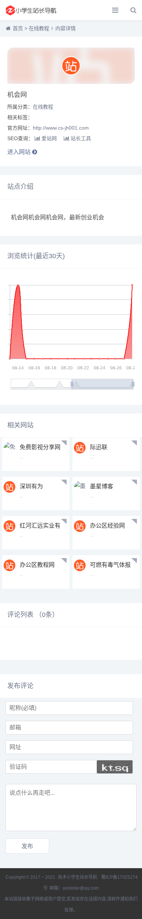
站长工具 (81, 138)
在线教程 (39, 28)
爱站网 (49, 138)
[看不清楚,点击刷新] (114, 767)
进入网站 (19, 152)
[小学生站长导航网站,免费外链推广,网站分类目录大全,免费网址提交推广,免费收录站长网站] (30, 10)
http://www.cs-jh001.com (61, 128)
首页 (18, 28)
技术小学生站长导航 (77, 877)
